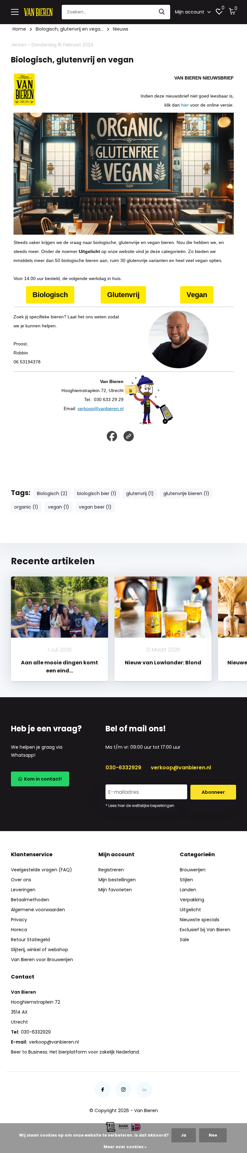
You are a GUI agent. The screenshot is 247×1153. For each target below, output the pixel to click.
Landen (188, 889)
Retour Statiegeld (30, 939)
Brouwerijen (193, 870)
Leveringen (23, 889)
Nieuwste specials (199, 919)
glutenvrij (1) (140, 493)
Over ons (21, 879)
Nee (213, 1135)
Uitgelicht (190, 909)
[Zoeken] (162, 12)
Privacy (19, 919)
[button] (104, 687)
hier (185, 105)
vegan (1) (58, 507)
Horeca (19, 929)
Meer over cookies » (125, 1146)
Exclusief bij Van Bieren (205, 929)
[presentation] (42, 632)
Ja (183, 1135)
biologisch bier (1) (96, 493)
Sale (184, 939)
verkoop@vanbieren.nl (101, 408)
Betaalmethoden (30, 899)
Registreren (111, 870)
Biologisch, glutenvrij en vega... (69, 29)
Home (19, 29)
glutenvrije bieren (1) (186, 493)
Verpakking (192, 899)
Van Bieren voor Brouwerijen (42, 959)
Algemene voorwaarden (38, 909)
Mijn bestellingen (117, 879)
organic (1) (26, 507)
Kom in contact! (42, 779)
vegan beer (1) (95, 507)
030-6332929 (123, 767)
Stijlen (186, 879)
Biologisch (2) (52, 493)
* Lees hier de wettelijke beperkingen (139, 805)
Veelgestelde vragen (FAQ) (41, 870)
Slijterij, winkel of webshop (39, 949)
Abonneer (213, 792)
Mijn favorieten (115, 889)
